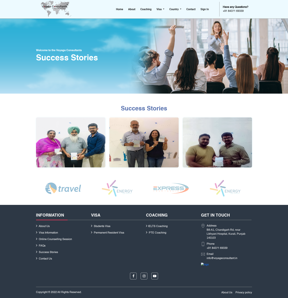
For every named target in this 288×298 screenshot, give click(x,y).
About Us (44, 226)
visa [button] (159, 9)
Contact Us (45, 259)
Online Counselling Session (55, 239)
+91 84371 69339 (217, 248)
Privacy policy (244, 292)
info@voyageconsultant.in (222, 258)
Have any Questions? (235, 7)
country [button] (174, 9)
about (131, 9)
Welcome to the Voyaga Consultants (59, 50)
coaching (146, 9)
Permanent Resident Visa (108, 233)
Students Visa (101, 226)
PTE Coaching (157, 233)
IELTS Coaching (158, 226)
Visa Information (48, 233)
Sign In (204, 9)
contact (191, 9)
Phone (210, 244)
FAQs (42, 246)
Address (211, 226)
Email (210, 254)
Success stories (48, 252)
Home (119, 9)
